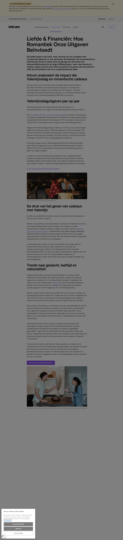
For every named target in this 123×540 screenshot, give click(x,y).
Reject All (18, 528)
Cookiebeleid (7, 520)
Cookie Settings (18, 533)
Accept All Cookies (18, 524)
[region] (18, 524)
